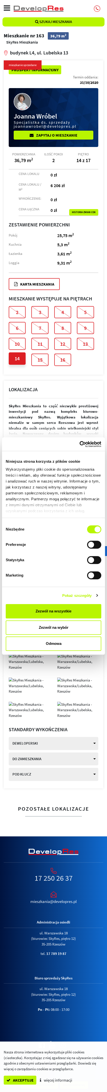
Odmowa (53, 643)
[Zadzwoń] (97, 8)
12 (62, 344)
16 (62, 360)
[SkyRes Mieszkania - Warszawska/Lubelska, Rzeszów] (29, 661)
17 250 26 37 (54, 878)
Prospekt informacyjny (34, 69)
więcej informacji (57, 1080)
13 (85, 344)
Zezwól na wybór (53, 627)
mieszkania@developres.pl (53, 901)
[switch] (94, 545)
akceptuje (23, 1080)
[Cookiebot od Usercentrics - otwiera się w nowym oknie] (79, 444)
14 (17, 358)
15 (40, 360)
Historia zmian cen (84, 212)
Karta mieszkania (36, 284)
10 (17, 344)
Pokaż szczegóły (77, 595)
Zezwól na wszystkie (53, 611)
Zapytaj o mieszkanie (56, 135)
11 (40, 344)
